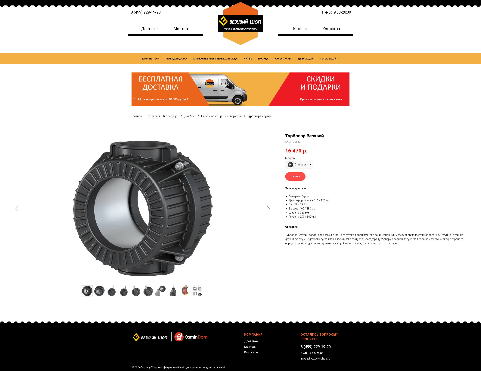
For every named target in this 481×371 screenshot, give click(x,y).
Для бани (190, 116)
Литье (248, 58)
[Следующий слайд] (268, 208)
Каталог (300, 29)
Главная (137, 116)
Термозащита (329, 58)
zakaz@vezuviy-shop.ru (315, 358)
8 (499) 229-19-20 (146, 12)
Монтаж (181, 29)
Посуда (263, 58)
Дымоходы (306, 58)
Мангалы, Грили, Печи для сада (215, 58)
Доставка (150, 29)
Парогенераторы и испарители (221, 116)
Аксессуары (283, 58)
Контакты (331, 29)
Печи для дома (176, 58)
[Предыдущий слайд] (17, 208)
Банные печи (151, 58)
